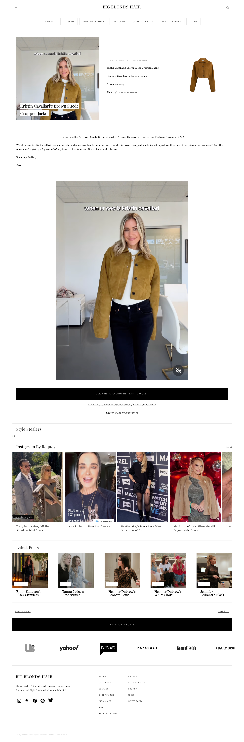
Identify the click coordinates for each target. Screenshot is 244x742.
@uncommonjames (126, 92)
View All (228, 447)
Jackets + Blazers (143, 21)
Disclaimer (105, 701)
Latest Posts (135, 701)
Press (131, 695)
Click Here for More (144, 404)
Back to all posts (122, 624)
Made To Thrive (61, 735)
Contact (103, 689)
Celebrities (105, 682)
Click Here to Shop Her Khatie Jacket (122, 393)
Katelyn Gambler (48, 735)
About (102, 707)
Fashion (69, 21)
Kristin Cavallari (171, 21)
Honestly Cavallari (93, 21)
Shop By (132, 689)
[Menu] (16, 7)
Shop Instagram (108, 713)
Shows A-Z (134, 676)
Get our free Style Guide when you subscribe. (41, 689)
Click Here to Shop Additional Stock (109, 404)
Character (51, 21)
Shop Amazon (106, 695)
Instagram (119, 21)
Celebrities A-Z (136, 682)
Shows (193, 21)
